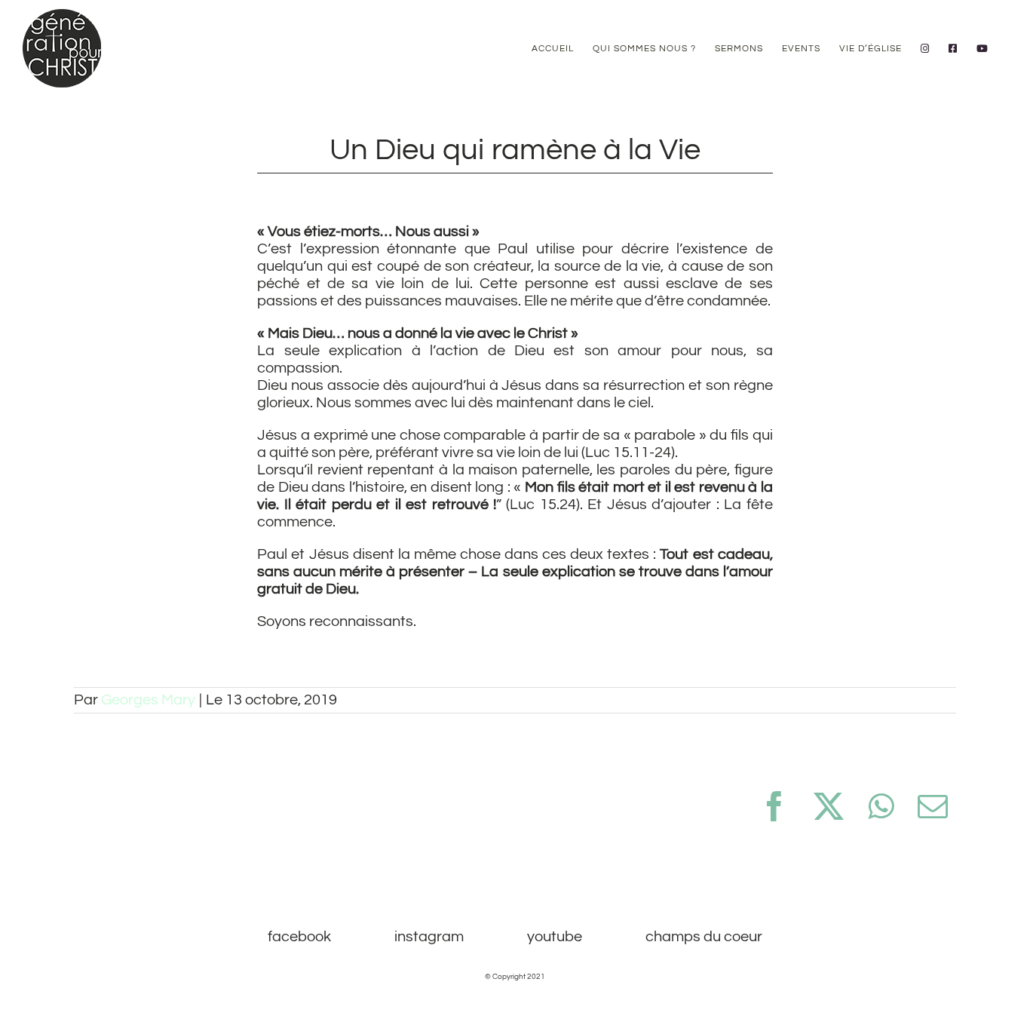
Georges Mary (148, 699)
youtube (554, 936)
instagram (429, 936)
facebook (299, 936)
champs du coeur (703, 936)
